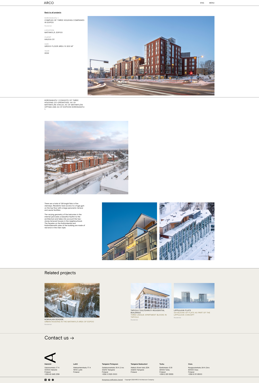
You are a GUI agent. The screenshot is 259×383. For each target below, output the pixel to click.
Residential (48, 26)
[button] (202, 2)
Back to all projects (53, 12)
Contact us (57, 337)
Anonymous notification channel (112, 379)
